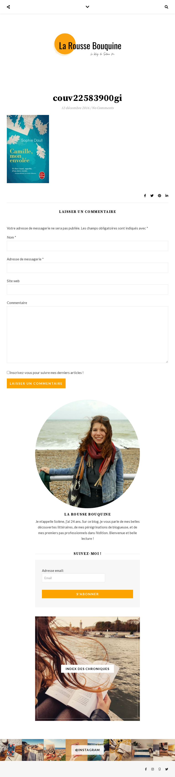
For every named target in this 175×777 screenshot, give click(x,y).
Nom (11, 237)
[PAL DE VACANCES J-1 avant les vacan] (120, 750)
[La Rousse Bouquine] (87, 44)
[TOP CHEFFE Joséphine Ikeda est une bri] (164, 750)
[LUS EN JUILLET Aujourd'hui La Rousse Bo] (142, 750)
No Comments (103, 108)
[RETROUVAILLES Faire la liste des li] (55, 750)
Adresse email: (53, 570)
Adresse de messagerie (25, 259)
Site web (13, 281)
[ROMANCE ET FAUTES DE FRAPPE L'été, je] (11, 750)
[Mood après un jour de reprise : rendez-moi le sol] (33, 750)
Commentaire (17, 303)
